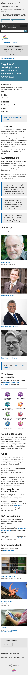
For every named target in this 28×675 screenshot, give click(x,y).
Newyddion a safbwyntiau (9, 52)
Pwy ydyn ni (4, 653)
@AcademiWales (12, 630)
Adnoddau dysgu (8, 49)
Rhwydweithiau (19, 49)
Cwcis (10, 657)
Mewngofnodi (6, 42)
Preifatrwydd (4, 659)
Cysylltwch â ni (14, 55)
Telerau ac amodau (13, 659)
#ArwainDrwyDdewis (6, 631)
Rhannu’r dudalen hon (11, 640)
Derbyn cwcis (6, 20)
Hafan (6, 46)
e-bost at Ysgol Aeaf (16, 538)
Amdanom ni (21, 52)
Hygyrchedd (4, 657)
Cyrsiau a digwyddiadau (15, 46)
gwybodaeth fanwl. (8, 550)
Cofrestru (15, 42)
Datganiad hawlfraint (19, 657)
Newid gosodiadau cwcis (18, 20)
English (23, 25)
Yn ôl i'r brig (8, 644)
